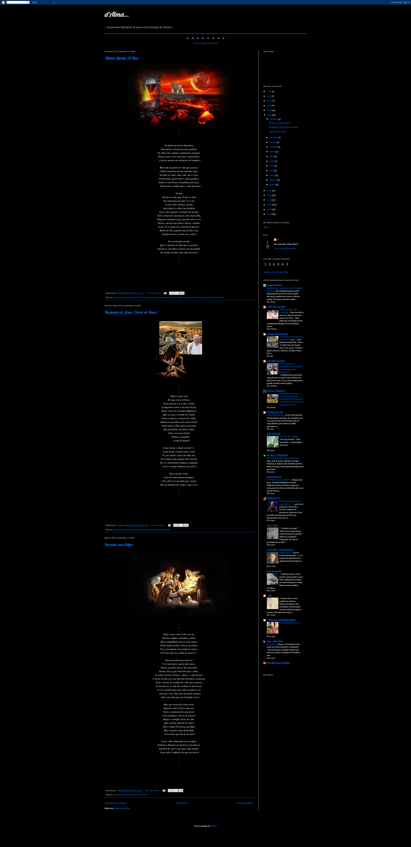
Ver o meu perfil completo (285, 248)
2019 (269, 105)
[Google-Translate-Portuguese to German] (197, 39)
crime (116, 529)
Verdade (167, 529)
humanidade (160, 297)
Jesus (135, 529)
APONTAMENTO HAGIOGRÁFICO (283, 458)
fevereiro (273, 180)
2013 (269, 204)
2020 (269, 100)
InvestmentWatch (274, 285)
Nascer (139, 794)
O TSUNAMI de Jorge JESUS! (279, 479)
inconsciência (171, 297)
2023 (269, 91)
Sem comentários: (154, 293)
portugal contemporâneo (277, 334)
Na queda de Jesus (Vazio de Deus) (130, 312)
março (272, 175)
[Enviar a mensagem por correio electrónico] (165, 293)
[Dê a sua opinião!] (173, 293)
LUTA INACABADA (275, 415)
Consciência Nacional (276, 361)
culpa (116, 794)
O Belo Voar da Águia (276, 306)
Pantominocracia (274, 477)
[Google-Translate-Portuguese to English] (213, 39)
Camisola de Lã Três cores (289, 622)
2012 (269, 209)
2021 (269, 96)
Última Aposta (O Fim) (121, 58)
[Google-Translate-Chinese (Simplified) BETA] (187, 39)
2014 (269, 200)
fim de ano (145, 297)
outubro (273, 142)
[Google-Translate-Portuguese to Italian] (203, 39)
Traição (152, 529)
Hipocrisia (123, 529)
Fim (138, 297)
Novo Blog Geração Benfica (278, 663)
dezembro (274, 119)
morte (198, 297)
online (265, 227)
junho (272, 161)
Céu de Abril (272, 525)
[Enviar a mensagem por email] (170, 293)
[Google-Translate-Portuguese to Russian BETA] (218, 39)
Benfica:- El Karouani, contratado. (288, 311)
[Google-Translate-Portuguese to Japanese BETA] (208, 39)
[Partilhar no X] (176, 293)
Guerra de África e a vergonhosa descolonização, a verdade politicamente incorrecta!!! (291, 368)
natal (147, 529)
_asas (269, 595)
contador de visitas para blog (275, 272)
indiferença (181, 297)
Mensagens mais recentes (116, 803)
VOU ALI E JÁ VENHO (289, 436)
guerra (152, 297)
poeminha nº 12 (285, 552)
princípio (210, 297)
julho (272, 156)
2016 (269, 190)
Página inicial (181, 803)
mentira (141, 529)
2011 (269, 214)
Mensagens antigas (244, 803)
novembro (274, 137)
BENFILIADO (273, 498)
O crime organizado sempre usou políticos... (290, 503)
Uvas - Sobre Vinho (275, 641)
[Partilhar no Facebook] (179, 293)
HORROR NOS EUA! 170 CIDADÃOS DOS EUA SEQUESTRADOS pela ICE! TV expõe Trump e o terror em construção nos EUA (291, 399)
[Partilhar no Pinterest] (182, 293)
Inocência (127, 794)
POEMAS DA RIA (275, 412)
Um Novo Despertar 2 (276, 391)
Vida (222, 297)
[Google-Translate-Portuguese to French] (192, 39)
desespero (132, 297)
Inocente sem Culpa (118, 544)
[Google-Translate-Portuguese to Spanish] (223, 39)
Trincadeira (271, 644)
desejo (125, 297)
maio (272, 165)
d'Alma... (116, 14)
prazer (204, 297)
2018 (120, 297)
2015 (269, 195)
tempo (217, 297)
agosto (273, 151)
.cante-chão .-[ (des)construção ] (280, 550)
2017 (116, 297)
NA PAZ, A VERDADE (277, 455)
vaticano (159, 529)
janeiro (273, 184)
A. (278, 239)
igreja (130, 529)
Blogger (213, 826)
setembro (274, 147)
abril (272, 170)
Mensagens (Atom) (122, 808)
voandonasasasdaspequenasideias (281, 620)
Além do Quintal (274, 571)
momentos (191, 297)
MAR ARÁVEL (273, 434)
